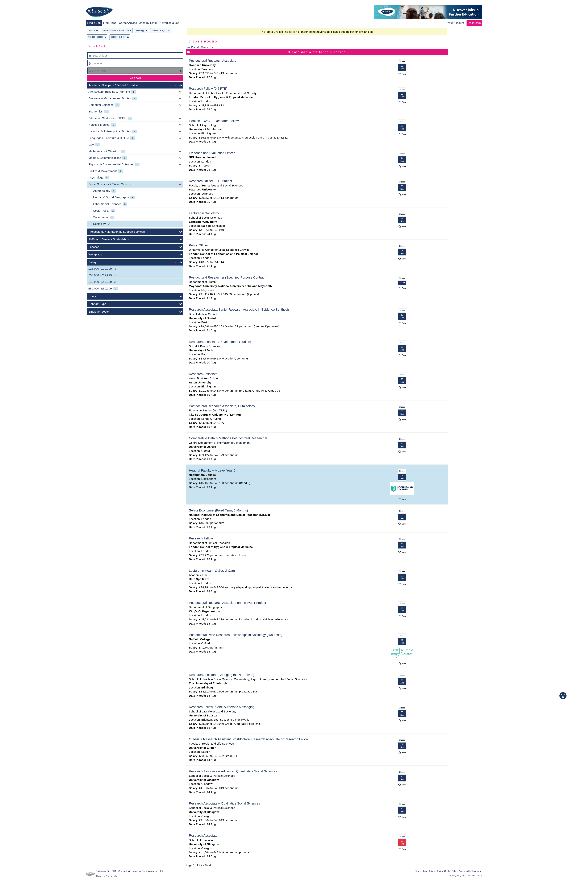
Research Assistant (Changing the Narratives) (221, 675)
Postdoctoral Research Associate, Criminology (222, 406)
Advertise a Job (169, 22)
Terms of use (421, 871)
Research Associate (203, 374)
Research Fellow (201, 538)
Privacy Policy (436, 871)
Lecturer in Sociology (204, 213)
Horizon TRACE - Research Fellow (214, 121)
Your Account (455, 22)
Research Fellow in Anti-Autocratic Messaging (221, 707)
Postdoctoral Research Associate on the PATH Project (227, 603)
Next (208, 865)
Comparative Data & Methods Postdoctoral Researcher (228, 438)
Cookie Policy (451, 871)
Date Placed (192, 47)
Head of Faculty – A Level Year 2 (212, 470)
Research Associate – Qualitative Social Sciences (224, 803)
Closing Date (208, 47)
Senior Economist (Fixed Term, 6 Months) (218, 510)
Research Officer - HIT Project (210, 181)
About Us (100, 876)
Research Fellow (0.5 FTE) (208, 88)
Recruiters (474, 22)
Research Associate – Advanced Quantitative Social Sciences (233, 771)
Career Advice (128, 22)
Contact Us (111, 876)
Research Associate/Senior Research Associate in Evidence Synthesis (239, 309)
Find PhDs (110, 22)
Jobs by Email (148, 22)
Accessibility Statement (470, 871)
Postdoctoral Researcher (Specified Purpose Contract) (227, 277)
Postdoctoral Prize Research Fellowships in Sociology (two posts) (235, 635)
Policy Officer (198, 245)
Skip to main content (14, 3)
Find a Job (94, 22)
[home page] (99, 12)
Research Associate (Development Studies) (220, 342)
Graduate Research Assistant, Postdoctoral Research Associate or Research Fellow (248, 739)
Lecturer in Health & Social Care (212, 570)
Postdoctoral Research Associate (212, 60)
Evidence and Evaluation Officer (212, 153)
